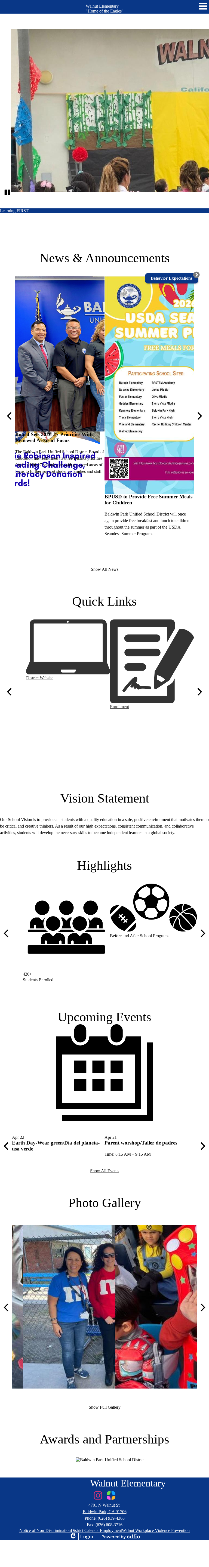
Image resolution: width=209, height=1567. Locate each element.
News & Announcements (104, 258)
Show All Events (104, 1170)
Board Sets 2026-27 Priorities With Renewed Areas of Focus (54, 437)
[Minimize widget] (196, 275)
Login (81, 1536)
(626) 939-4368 (111, 1518)
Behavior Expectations (171, 278)
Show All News (104, 569)
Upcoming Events (104, 1017)
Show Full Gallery (105, 1407)
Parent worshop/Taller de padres (140, 1143)
